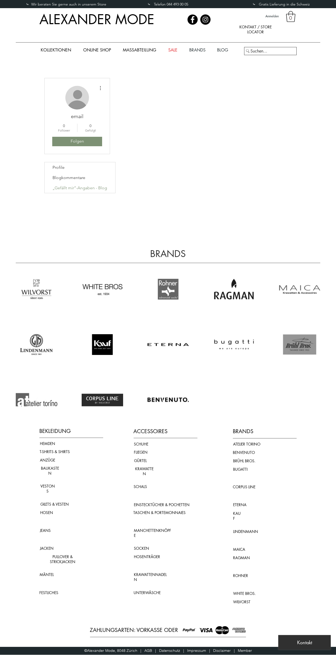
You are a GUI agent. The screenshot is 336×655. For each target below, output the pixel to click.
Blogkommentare (68, 177)
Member (245, 650)
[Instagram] (205, 19)
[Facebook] (192, 19)
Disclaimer (222, 650)
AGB (149, 650)
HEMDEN (47, 443)
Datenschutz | (173, 650)
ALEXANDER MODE (96, 19)
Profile (58, 167)
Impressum (198, 650)
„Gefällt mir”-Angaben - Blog (79, 187)
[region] (255, 33)
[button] (290, 16)
